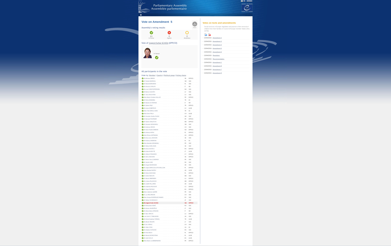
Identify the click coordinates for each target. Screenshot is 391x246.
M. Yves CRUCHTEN (149, 94)
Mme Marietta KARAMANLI (151, 143)
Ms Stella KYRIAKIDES (150, 154)
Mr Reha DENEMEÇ (149, 100)
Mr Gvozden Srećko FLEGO (151, 116)
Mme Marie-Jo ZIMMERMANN (152, 241)
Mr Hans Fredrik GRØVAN (151, 129)
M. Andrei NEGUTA (149, 176)
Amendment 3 (217, 41)
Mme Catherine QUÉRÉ (150, 192)
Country (159, 75)
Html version (206, 34)
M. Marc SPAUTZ (148, 213)
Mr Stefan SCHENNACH (150, 200)
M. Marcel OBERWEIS (150, 178)
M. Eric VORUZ (148, 224)
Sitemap (140, 0)
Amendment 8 (217, 66)
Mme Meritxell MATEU (150, 170)
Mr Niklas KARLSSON (150, 146)
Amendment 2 (217, 38)
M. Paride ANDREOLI (150, 81)
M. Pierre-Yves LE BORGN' (151, 159)
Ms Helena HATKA (149, 132)
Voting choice (181, 75)
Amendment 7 (217, 69)
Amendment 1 (217, 62)
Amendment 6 (217, 52)
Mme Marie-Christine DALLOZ (152, 97)
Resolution (216, 55)
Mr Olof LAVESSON (149, 157)
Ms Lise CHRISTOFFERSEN (152, 89)
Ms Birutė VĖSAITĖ (149, 222)
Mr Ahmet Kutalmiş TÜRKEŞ (151, 219)
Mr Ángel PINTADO (149, 189)
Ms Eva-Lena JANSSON (150, 138)
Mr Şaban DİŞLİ (148, 105)
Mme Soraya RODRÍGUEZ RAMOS (153, 197)
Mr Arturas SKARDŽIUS (150, 208)
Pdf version (209, 34)
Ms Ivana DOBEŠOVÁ (150, 108)
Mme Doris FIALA (149, 113)
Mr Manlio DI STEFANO (150, 103)
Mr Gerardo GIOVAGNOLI (151, 124)
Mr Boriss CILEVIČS (149, 92)
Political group (169, 75)
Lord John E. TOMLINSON (151, 216)
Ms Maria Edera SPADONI (151, 211)
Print (194, 27)
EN (242, 1)
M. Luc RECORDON (149, 194)
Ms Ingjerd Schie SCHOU (151, 203)
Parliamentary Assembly (163, 7)
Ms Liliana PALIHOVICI (150, 181)
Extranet (249, 1)
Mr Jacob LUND (148, 162)
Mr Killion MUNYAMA (150, 173)
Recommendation (219, 59)
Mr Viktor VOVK (148, 227)
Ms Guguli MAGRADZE (150, 165)
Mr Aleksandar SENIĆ (150, 205)
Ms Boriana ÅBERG (149, 78)
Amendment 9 (217, 73)
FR (244, 1)
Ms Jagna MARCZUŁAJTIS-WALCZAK (154, 167)
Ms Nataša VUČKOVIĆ (150, 230)
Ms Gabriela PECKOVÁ (150, 186)
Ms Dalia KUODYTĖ (149, 151)
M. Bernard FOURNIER (150, 119)
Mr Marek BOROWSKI (150, 84)
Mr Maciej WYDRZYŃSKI (151, 235)
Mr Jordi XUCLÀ (148, 238)
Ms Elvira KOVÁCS (149, 148)
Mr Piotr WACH (148, 232)
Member (152, 75)
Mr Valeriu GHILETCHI (150, 121)
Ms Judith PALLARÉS (150, 184)
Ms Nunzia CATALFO (149, 86)
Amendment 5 (217, 48)
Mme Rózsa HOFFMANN (151, 135)
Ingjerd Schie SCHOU (158, 43)
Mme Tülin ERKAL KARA (151, 111)
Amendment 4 (217, 45)
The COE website (247, 8)
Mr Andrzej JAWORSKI (150, 140)
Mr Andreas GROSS (149, 127)
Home (140, 15)
